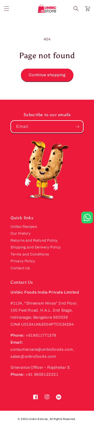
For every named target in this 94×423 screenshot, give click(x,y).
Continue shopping (47, 75)
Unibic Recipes (23, 227)
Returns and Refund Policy (34, 240)
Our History (20, 233)
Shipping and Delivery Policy (35, 247)
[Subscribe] (77, 126)
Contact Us (20, 268)
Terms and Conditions (29, 254)
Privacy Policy (22, 261)
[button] (6, 8)
